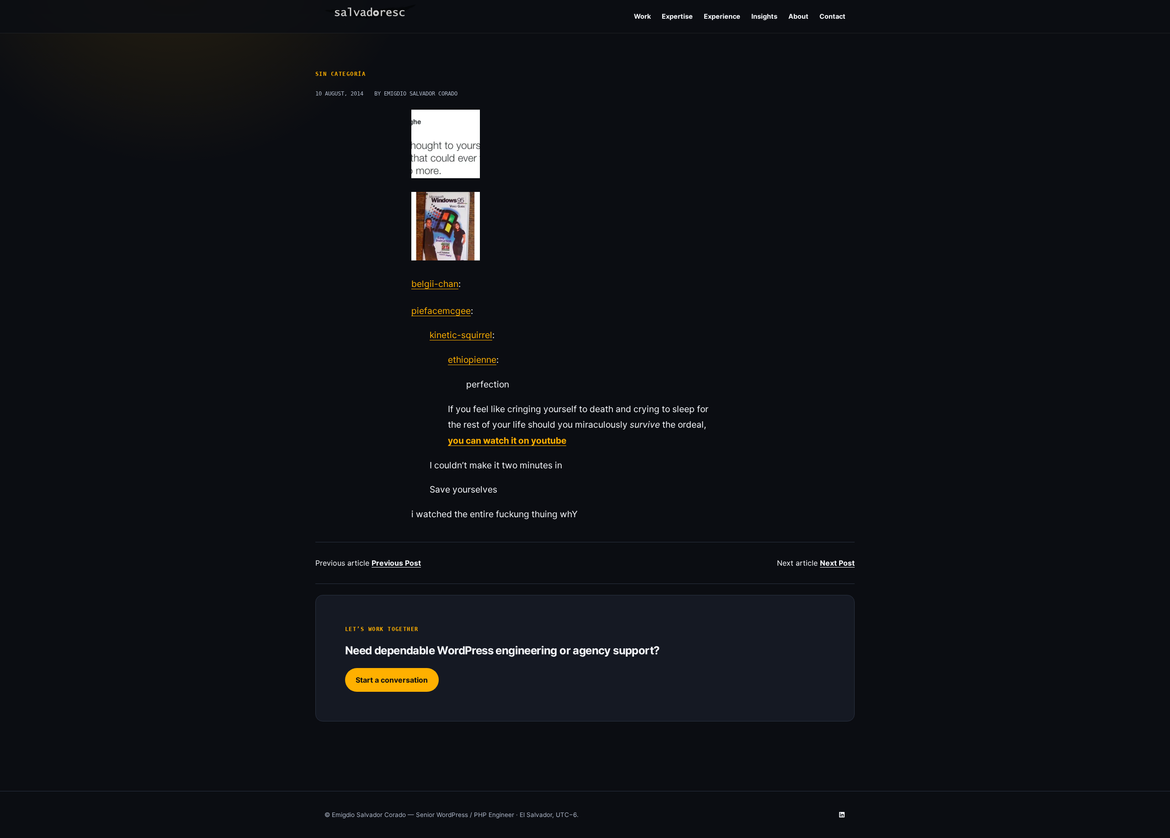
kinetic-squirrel (461, 334)
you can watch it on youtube (507, 440)
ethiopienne (472, 359)
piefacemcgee (441, 310)
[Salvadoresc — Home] (370, 15)
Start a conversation (392, 679)
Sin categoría (340, 74)
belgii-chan (434, 283)
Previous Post (396, 563)
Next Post (837, 563)
